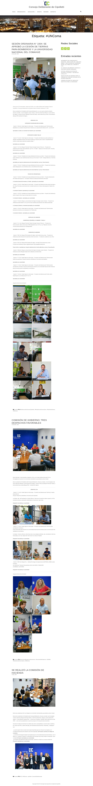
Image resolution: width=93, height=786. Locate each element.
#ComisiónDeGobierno (41, 659)
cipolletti (30, 776)
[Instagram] (68, 48)
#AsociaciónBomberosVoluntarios (27, 659)
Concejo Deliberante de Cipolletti (46, 7)
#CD (21, 776)
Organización (21, 11)
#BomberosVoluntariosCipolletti (27, 409)
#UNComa (15, 410)
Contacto (53, 11)
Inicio (13, 11)
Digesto (39, 11)
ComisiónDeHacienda (37, 776)
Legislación (31, 11)
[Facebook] (65, 48)
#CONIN (48, 659)
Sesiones (46, 11)
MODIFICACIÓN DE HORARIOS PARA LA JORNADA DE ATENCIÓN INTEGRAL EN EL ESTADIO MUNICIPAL (71, 77)
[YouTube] (62, 48)
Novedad (16, 409)
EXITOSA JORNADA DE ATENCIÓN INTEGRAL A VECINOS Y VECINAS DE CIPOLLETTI (70, 72)
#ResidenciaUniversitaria (40, 409)
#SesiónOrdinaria (51, 409)
